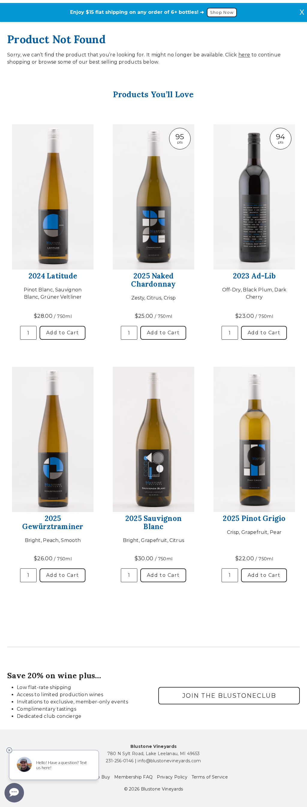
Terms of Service (210, 777)
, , (153, 753)
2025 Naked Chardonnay (153, 280)
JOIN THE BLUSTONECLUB (229, 695)
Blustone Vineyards (153, 746)
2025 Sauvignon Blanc (153, 522)
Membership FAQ (133, 777)
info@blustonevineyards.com (169, 760)
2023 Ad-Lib (254, 276)
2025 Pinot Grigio (254, 518)
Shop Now (222, 12)
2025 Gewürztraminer (52, 522)
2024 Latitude (52, 276)
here (244, 55)
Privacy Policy (172, 777)
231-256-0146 (119, 760)
